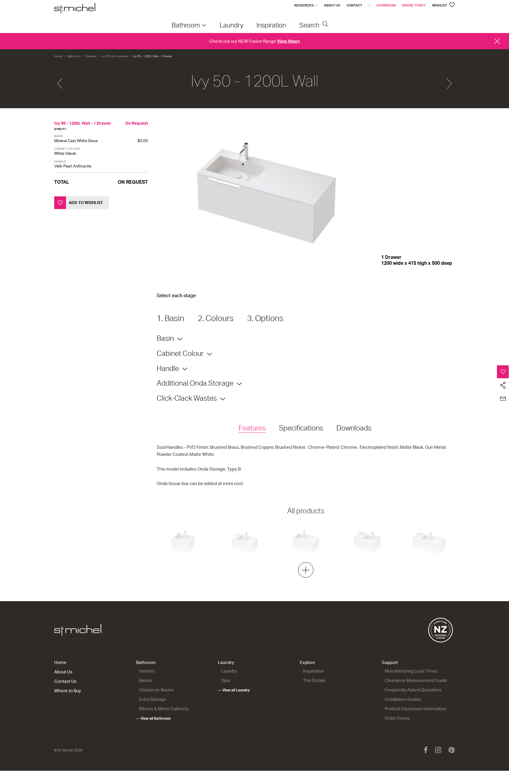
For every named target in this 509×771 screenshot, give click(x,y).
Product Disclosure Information (416, 708)
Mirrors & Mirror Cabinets (164, 708)
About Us (332, 5)
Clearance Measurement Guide (416, 680)
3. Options (265, 318)
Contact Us (65, 681)
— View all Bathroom (153, 718)
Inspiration (313, 671)
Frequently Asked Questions (413, 690)
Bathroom (74, 56)
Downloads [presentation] (353, 427)
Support (390, 662)
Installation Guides (403, 699)
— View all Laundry (234, 690)
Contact (354, 5)
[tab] (252, 428)
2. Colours (216, 318)
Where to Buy (414, 5)
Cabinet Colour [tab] (180, 353)
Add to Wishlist (86, 202)
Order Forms (397, 718)
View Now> (288, 41)
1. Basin (170, 318)
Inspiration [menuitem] (271, 25)
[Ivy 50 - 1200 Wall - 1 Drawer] (59, 81)
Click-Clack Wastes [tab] (187, 398)
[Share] (503, 385)
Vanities (91, 56)
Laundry (226, 662)
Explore (307, 662)
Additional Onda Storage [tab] (195, 383)
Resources (304, 5)
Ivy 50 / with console (114, 56)
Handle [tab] (168, 368)
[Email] (503, 398)
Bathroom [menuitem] (186, 25)
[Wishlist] (503, 371)
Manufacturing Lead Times (411, 671)
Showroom (386, 5)
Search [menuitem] (310, 25)
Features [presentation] (252, 427)
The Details (314, 680)
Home (58, 56)
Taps (225, 680)
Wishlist (440, 5)
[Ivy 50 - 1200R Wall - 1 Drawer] (449, 81)
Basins (145, 680)
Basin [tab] (165, 338)
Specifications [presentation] (301, 427)
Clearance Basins (156, 690)
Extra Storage (152, 699)
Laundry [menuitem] (231, 25)
